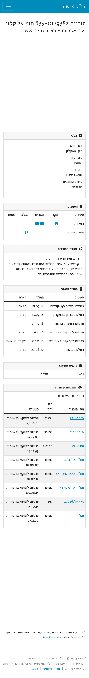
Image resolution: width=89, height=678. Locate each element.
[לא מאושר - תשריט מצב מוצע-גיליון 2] (37, 223)
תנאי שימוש (51, 668)
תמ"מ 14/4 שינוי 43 (70, 473)
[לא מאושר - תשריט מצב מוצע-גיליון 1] (42, 223)
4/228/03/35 (74, 501)
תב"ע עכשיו (75, 6)
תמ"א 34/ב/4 (74, 459)
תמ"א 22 (78, 446)
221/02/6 (77, 418)
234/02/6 (76, 432)
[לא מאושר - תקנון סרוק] (56, 223)
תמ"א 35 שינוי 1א (72, 487)
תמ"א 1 (79, 515)
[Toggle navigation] (8, 6)
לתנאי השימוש (52, 637)
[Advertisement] (44, 82)
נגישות (33, 668)
